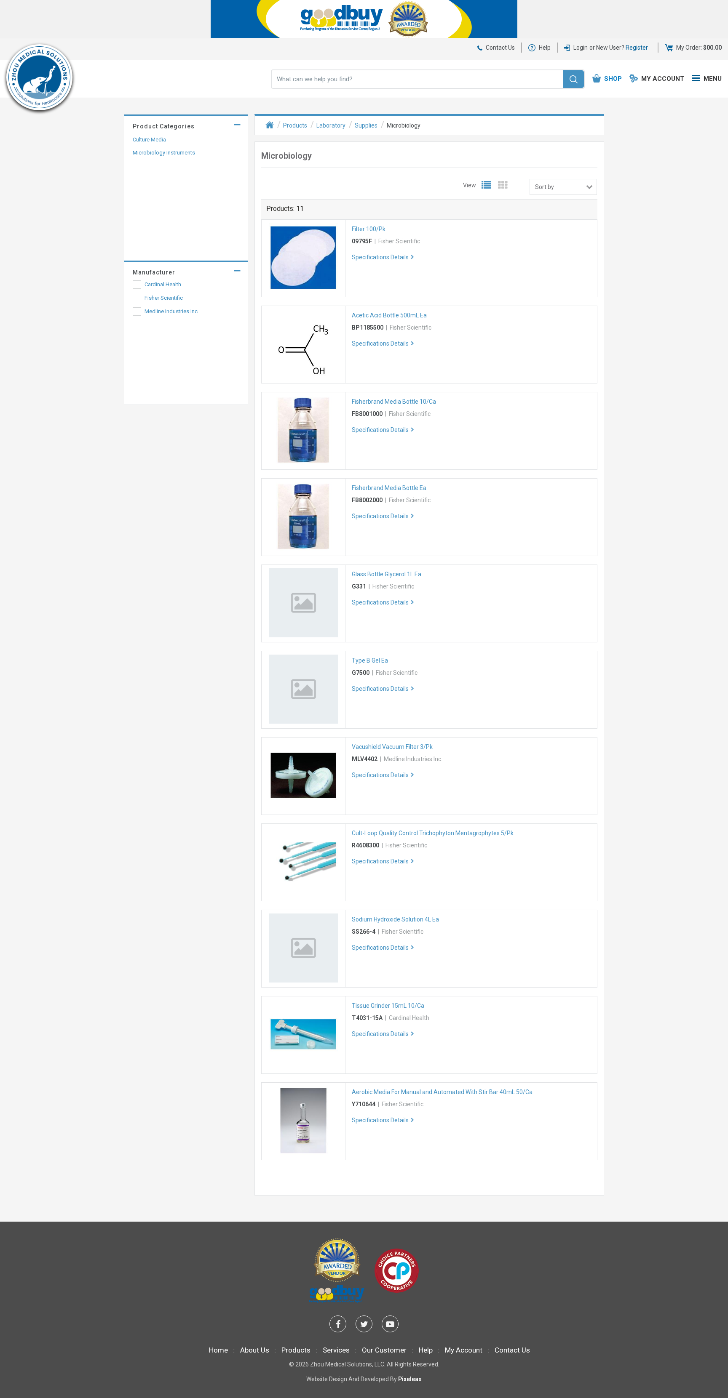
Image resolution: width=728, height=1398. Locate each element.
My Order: (699, 47)
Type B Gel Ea (370, 660)
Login (580, 47)
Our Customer (384, 1350)
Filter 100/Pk (368, 229)
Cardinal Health (163, 284)
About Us (254, 1350)
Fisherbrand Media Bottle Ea (389, 488)
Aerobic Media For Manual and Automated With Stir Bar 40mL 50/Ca (442, 1092)
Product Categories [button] (164, 126)
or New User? (618, 47)
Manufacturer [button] (154, 272)
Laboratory (330, 125)
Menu (713, 79)
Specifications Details (380, 257)
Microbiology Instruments (164, 152)
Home (218, 1350)
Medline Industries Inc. (172, 311)
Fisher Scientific (164, 298)
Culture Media (149, 139)
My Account (662, 79)
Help (545, 47)
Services (336, 1350)
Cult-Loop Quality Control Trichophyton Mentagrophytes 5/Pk (433, 833)
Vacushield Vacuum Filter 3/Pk (392, 746)
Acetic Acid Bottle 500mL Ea (389, 315)
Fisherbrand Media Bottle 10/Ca (394, 401)
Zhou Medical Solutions (341, 1364)
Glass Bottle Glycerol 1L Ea (386, 574)
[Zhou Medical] (39, 77)
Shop (613, 79)
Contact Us (500, 47)
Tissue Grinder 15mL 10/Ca (388, 1005)
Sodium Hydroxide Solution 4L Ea (395, 919)
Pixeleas (410, 1379)
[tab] (186, 124)
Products (295, 125)
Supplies (366, 125)
